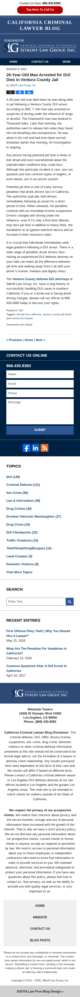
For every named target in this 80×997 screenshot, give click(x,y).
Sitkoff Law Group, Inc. (55, 980)
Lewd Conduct (19, 556)
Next (40, 340)
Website (40, 917)
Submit (40, 429)
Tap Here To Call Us (40, 9)
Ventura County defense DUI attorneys (40, 279)
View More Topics (19, 572)
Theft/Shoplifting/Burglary (29, 548)
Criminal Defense (23, 485)
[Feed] (44, 448)
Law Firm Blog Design (38, 991)
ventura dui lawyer (22, 318)
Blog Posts (40, 940)
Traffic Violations (22, 540)
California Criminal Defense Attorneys (40, 45)
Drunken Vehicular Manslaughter (33, 516)
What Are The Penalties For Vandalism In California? (36, 651)
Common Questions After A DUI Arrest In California (36, 668)
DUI (21, 310)
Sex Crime (17, 493)
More (67, 61)
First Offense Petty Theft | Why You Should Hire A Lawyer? (38, 633)
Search (70, 602)
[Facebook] (26, 448)
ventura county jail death (57, 314)
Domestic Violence (22, 564)
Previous (14, 340)
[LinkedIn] (35, 448)
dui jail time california (29, 314)
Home (13, 61)
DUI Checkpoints (22, 532)
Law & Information (23, 500)
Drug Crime (18, 524)
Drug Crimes (19, 508)
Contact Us (39, 61)
